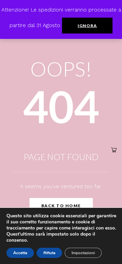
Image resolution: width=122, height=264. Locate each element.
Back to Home (61, 205)
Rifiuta (49, 253)
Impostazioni (83, 253)
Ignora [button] (87, 25)
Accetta (20, 253)
